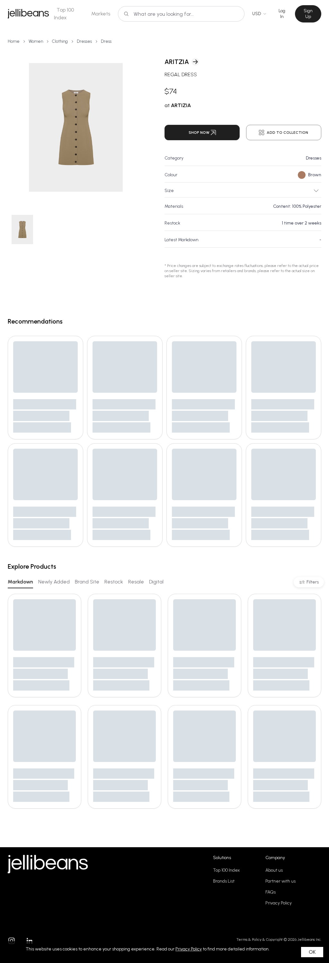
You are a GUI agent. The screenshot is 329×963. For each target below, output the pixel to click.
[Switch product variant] (22, 229)
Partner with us (280, 881)
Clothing (60, 41)
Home (14, 41)
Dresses (84, 41)
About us (274, 870)
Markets (100, 14)
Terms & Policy (249, 939)
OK (312, 952)
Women (36, 41)
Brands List (224, 881)
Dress (106, 41)
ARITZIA (176, 62)
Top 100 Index (226, 870)
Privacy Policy (278, 903)
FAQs (270, 892)
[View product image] (76, 127)
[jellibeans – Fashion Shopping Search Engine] (28, 14)
